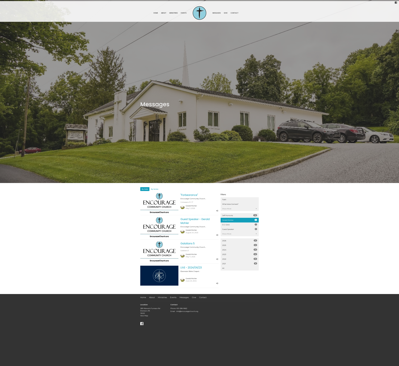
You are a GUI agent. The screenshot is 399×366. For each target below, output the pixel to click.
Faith (224, 200)
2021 (239, 264)
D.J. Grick (239, 225)
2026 (239, 241)
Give (225, 13)
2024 (239, 250)
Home (155, 13)
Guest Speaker (239, 229)
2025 (239, 245)
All (223, 268)
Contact (234, 13)
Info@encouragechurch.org (187, 311)
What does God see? (230, 204)
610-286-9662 (182, 308)
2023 (239, 254)
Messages (216, 13)
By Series (154, 189)
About (163, 13)
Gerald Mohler (239, 220)
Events (184, 13)
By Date (145, 189)
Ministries (173, 13)
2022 (239, 259)
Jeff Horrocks (239, 215)
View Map (144, 316)
